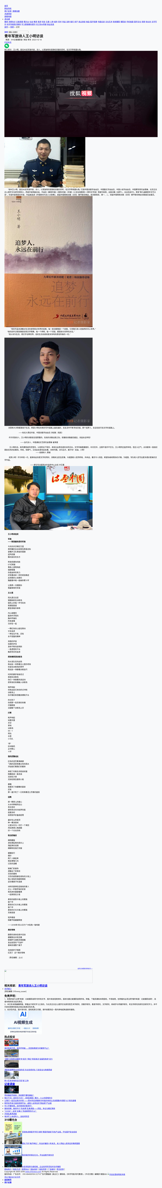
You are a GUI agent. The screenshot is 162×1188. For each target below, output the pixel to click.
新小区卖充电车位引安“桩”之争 (16, 1080)
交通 (47, 22)
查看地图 (7, 16)
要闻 (6, 22)
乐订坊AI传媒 (41, 24)
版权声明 (42, 1169)
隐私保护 (34, 1169)
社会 (31, 22)
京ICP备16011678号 (12, 1177)
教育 (35, 22)
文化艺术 (108, 22)
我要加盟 (16, 11)
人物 (51, 22)
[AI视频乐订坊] (23, 1034)
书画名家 (101, 22)
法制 (68, 22)
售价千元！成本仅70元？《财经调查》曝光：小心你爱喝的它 (28, 1098)
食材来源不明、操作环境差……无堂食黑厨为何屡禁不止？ (27, 1048)
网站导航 (7, 8)
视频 (143, 22)
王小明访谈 (40, 985)
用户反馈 (7, 11)
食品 (88, 22)
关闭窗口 (7, 989)
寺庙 (64, 22)
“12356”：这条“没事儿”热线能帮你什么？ (20, 1111)
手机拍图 (129, 22)
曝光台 (26, 22)
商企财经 (82, 22)
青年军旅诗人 (26, 985)
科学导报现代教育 (14, 24)
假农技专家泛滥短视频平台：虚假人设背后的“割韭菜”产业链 (28, 1103)
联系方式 (16, 1169)
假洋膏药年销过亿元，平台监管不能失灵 (38, 1155)
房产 (76, 22)
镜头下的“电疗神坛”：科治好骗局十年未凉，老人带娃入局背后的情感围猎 (51, 1143)
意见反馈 (60, 1169)
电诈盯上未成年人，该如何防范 (16, 1116)
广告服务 (51, 1169)
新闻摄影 (116, 22)
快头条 (148, 22)
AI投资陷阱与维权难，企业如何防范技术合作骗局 (41, 1167)
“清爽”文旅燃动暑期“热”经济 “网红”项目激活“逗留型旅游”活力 (28, 1059)
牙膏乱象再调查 (10, 1114)
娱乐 (72, 22)
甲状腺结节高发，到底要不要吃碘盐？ (19, 1095)
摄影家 (123, 22)
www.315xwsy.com (33, 1171)
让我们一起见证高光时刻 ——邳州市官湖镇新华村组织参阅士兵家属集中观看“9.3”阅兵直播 (40, 1100)
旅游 (39, 22)
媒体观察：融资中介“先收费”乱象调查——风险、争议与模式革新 (29, 1108)
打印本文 (7, 42)
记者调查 (19, 22)
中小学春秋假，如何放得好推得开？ (18, 1106)
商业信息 (50, 24)
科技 (43, 22)
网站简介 (7, 1169)
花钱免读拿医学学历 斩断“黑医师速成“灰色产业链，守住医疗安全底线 (49, 1132)
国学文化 (137, 22)
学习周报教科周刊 (28, 24)
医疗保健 (93, 22)
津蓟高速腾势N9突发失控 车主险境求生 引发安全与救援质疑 (28, 1070)
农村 (60, 22)
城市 (56, 22)
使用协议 (25, 1169)
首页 (6, 6)
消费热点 (12, 22)
